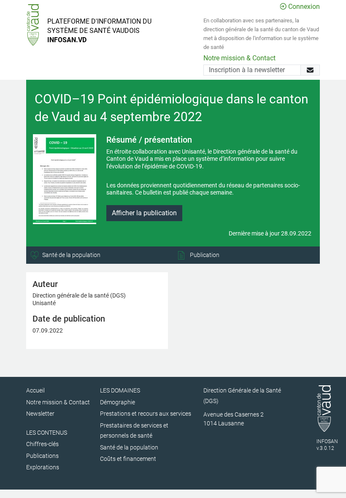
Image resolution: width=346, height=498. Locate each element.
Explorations (42, 467)
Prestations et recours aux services (145, 413)
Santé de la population (70, 255)
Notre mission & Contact (239, 58)
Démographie (117, 402)
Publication (204, 255)
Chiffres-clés (42, 444)
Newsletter (40, 413)
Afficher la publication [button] (144, 213)
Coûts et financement (128, 458)
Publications (42, 455)
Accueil (35, 390)
